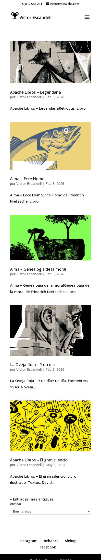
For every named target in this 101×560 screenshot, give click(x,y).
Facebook (48, 547)
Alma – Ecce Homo (27, 178)
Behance (51, 540)
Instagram (28, 540)
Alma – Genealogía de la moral (38, 269)
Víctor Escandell (29, 97)
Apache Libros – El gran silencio (39, 460)
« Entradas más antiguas (32, 499)
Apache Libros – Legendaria (35, 92)
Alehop (70, 540)
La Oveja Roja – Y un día (32, 364)
